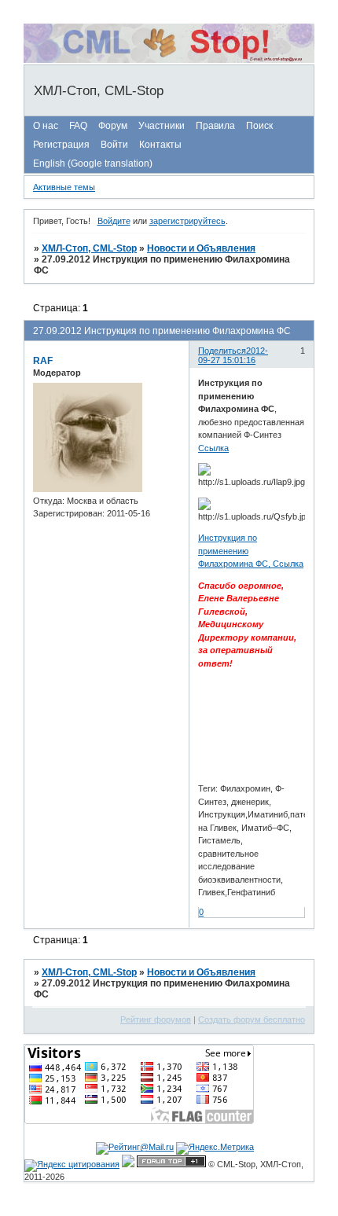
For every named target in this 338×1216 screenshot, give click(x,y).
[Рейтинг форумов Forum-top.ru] (171, 1164)
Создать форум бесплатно (251, 1019)
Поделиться (222, 350)
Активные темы (64, 187)
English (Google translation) (92, 163)
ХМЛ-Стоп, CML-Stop (89, 248)
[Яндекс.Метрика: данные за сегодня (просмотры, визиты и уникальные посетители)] (215, 1148)
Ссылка (213, 448)
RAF (43, 360)
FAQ (78, 125)
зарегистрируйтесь (187, 221)
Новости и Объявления (201, 248)
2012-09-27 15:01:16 (233, 355)
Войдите (113, 221)
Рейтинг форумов (155, 1019)
